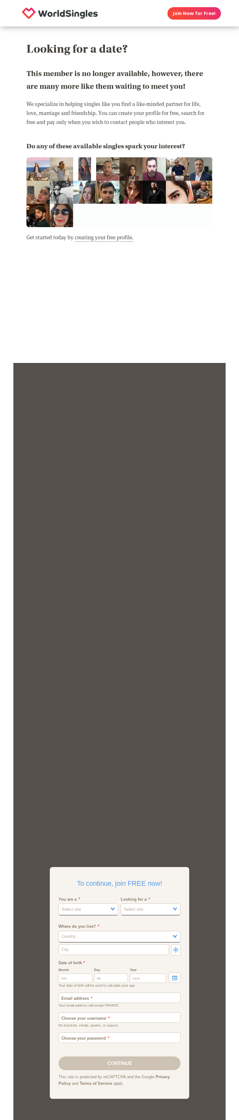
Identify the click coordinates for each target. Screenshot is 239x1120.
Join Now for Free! (194, 13)
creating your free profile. (104, 237)
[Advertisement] (119, 306)
